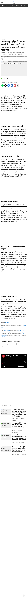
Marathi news (7, 330)
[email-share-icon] (15, 86)
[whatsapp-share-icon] (2, 86)
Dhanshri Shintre (8, 79)
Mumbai (17, 332)
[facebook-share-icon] (8, 86)
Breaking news (21, 330)
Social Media (4, 341)
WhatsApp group (5, 344)
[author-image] (2, 79)
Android (3, 337)
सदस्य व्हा (7, 322)
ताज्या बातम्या (4, 5)
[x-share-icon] (5, 86)
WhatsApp (10, 341)
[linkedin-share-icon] (12, 86)
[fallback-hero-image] (6, 412)
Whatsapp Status (17, 341)
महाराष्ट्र (11, 5)
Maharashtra (6, 332)
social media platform (21, 344)
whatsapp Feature (5, 347)
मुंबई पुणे (17, 5)
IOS (7, 337)
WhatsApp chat (12, 344)
